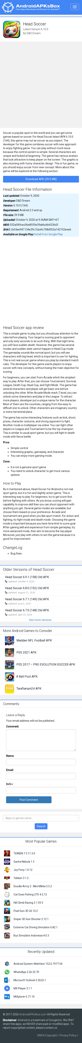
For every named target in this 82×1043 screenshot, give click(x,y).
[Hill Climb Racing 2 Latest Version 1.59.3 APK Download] (7, 902)
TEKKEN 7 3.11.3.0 (24, 853)
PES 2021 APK (26, 652)
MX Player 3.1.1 (23, 988)
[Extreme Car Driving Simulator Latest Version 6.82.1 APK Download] (7, 927)
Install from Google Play (48, 234)
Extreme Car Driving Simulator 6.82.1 (36, 927)
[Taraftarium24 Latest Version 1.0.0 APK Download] (9, 688)
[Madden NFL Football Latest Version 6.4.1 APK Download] (9, 640)
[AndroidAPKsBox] (30, 7)
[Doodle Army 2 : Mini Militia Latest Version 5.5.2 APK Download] (7, 886)
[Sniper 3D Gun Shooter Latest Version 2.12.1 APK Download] (7, 918)
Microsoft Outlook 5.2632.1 (30, 980)
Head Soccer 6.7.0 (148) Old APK (27, 610)
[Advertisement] (41, 85)
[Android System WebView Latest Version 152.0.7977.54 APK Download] (7, 963)
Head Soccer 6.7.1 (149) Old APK (27, 599)
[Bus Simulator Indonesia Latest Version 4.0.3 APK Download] (7, 935)
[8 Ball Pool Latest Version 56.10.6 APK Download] (9, 676)
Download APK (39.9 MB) (41, 179)
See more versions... (41, 619)
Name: (10, 755)
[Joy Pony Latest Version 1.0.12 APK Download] (7, 869)
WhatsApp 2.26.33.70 (26, 972)
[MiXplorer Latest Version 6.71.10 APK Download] (7, 996)
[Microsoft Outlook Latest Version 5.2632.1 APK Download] (7, 979)
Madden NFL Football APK (34, 640)
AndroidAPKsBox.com (33, 1014)
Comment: (12, 726)
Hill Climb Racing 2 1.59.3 (28, 902)
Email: (10, 770)
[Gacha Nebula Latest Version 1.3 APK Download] (7, 861)
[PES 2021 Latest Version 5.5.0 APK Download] (9, 652)
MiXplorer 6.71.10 (24, 996)
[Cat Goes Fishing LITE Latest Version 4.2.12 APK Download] (7, 894)
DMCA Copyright (47, 1035)
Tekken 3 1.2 (21, 878)
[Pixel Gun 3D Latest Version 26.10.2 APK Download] (7, 910)
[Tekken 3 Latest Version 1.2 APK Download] (7, 877)
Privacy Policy (67, 1035)
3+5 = (9, 784)
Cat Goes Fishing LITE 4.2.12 (30, 894)
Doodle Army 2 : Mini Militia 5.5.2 (33, 886)
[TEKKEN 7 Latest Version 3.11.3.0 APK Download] (7, 853)
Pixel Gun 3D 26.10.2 (26, 910)
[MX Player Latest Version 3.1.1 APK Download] (7, 988)
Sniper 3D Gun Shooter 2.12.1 (31, 919)
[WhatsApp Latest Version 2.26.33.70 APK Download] (7, 971)
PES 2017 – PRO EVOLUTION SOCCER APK (45, 664)
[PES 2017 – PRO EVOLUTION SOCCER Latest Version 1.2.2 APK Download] (9, 664)
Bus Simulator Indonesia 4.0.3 (31, 935)
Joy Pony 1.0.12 (23, 869)
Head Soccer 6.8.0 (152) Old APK (27, 588)
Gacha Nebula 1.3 (24, 861)
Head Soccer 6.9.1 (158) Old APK (27, 577)
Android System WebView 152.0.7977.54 (38, 963)
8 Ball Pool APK (27, 676)
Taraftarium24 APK (28, 688)
